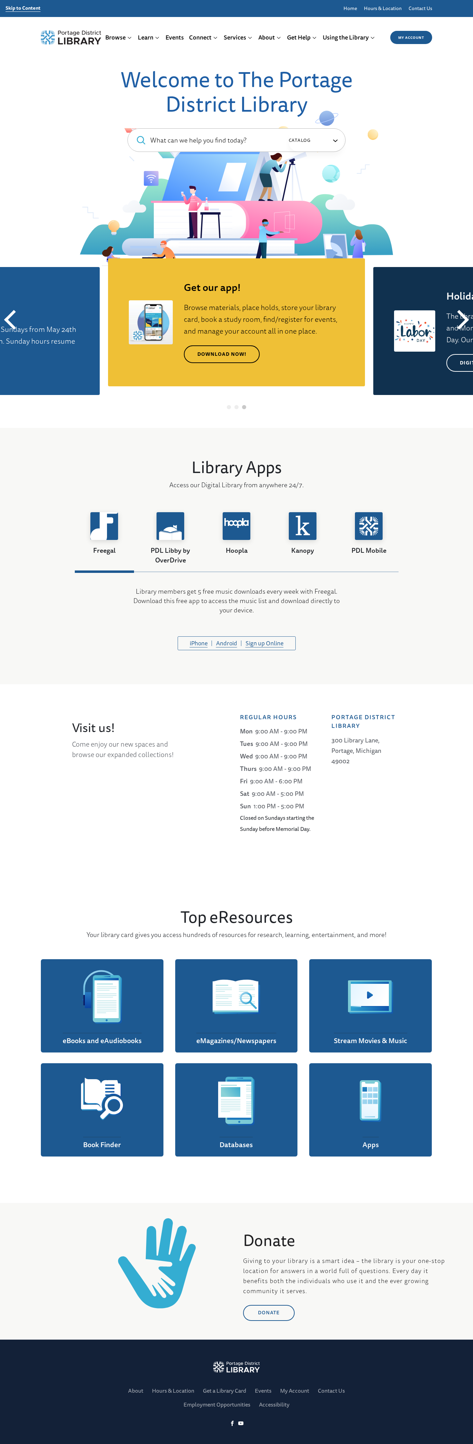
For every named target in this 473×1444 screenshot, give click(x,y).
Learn (145, 37)
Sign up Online (265, 643)
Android (226, 643)
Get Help (299, 37)
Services (235, 37)
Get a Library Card (224, 1390)
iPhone (199, 643)
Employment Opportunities (217, 1404)
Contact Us (420, 8)
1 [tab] (229, 407)
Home (350, 8)
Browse (115, 37)
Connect (200, 37)
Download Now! (221, 354)
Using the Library (346, 37)
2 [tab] (236, 407)
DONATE (269, 1312)
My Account (411, 37)
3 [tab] (244, 407)
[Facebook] (232, 1423)
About (266, 37)
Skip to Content (23, 8)
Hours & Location (383, 8)
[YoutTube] (241, 1423)
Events (175, 37)
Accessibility (274, 1404)
